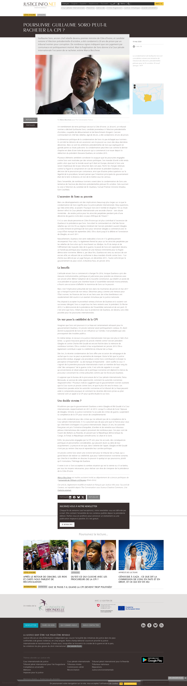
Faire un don (48, 625)
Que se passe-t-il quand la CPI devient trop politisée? (80, 586)
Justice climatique (132, 8)
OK (121, 683)
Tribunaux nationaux (100, 664)
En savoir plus (130, 683)
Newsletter (30, 625)
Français (65, 4)
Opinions (41, 15)
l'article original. (64, 490)
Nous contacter (91, 625)
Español (83, 4)
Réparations (97, 667)
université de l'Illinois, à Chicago (72, 480)
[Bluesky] (155, 625)
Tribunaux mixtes (74, 664)
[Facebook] (149, 625)
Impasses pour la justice (33, 673)
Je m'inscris (67, 525)
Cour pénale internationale (73, 8)
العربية (112, 4)
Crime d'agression (114, 8)
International (30, 587)
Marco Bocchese (65, 120)
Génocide (101, 8)
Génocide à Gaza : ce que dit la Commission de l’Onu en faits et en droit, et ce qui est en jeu (139, 579)
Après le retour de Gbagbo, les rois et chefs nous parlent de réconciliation (45, 579)
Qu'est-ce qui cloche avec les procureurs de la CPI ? (89, 578)
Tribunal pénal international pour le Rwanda (110, 662)
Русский (104, 4)
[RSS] (161, 625)
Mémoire (27, 670)
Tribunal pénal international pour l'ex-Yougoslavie (44, 664)
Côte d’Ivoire (29, 15)
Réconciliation (73, 670)
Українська (93, 4)
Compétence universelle (33, 667)
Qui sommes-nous (69, 625)
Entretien (43, 587)
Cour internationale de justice (35, 662)
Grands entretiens (149, 8)
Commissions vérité (75, 667)
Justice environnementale (103, 670)
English (75, 4)
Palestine (90, 8)
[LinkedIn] (143, 625)
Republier (30, 120)
